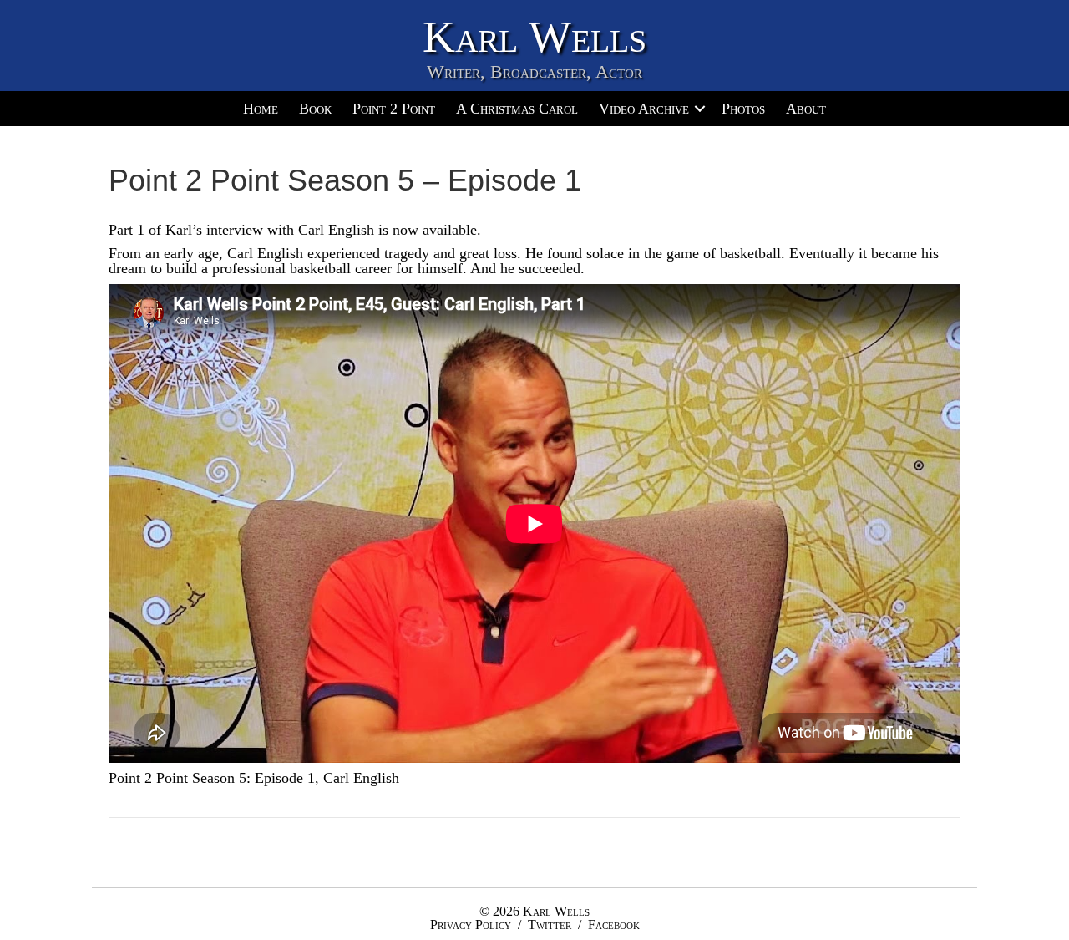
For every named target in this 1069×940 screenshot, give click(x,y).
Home (260, 108)
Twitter (549, 924)
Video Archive (644, 108)
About (806, 108)
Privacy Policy (470, 924)
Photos (743, 108)
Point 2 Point (393, 108)
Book (315, 108)
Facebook (614, 924)
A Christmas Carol (517, 108)
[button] (700, 108)
